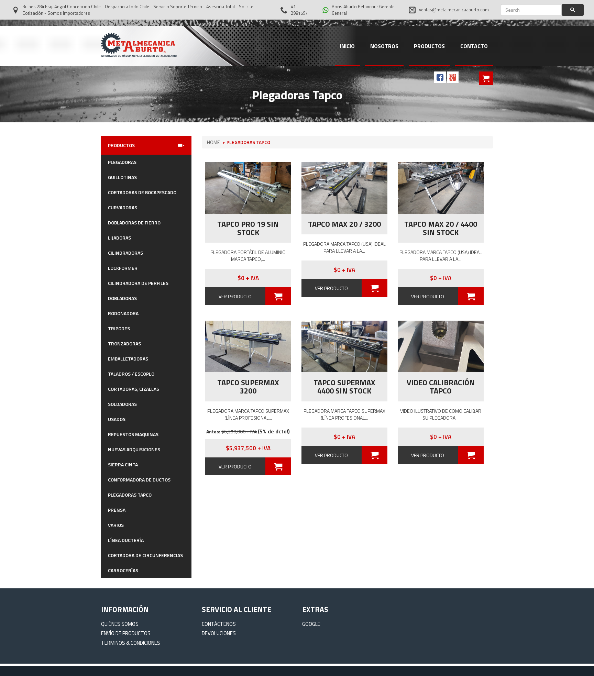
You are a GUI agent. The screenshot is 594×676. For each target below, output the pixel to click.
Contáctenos (219, 624)
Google (311, 624)
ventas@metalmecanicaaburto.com (454, 9)
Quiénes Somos (120, 624)
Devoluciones (219, 633)
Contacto (474, 46)
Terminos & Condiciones (130, 643)
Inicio (347, 46)
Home (213, 142)
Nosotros (384, 46)
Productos (429, 46)
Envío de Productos (126, 633)
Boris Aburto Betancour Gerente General (363, 9)
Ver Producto (235, 296)
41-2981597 (299, 9)
